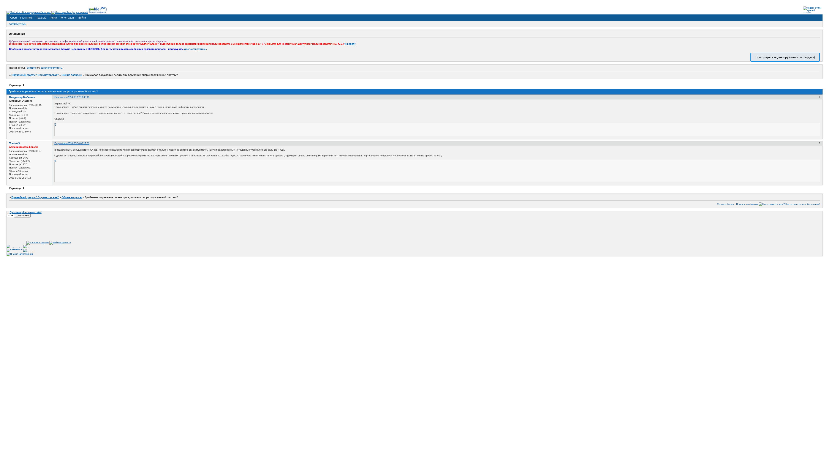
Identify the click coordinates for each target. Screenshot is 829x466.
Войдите (31, 67)
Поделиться (61, 97)
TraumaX (14, 143)
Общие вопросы (72, 75)
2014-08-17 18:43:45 (78, 97)
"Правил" (350, 44)
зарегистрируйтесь (51, 67)
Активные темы (17, 23)
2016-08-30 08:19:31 (78, 143)
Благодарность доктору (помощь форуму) (785, 57)
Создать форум (725, 204)
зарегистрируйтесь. (195, 49)
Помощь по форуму (747, 204)
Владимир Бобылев (22, 97)
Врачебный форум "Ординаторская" (35, 75)
